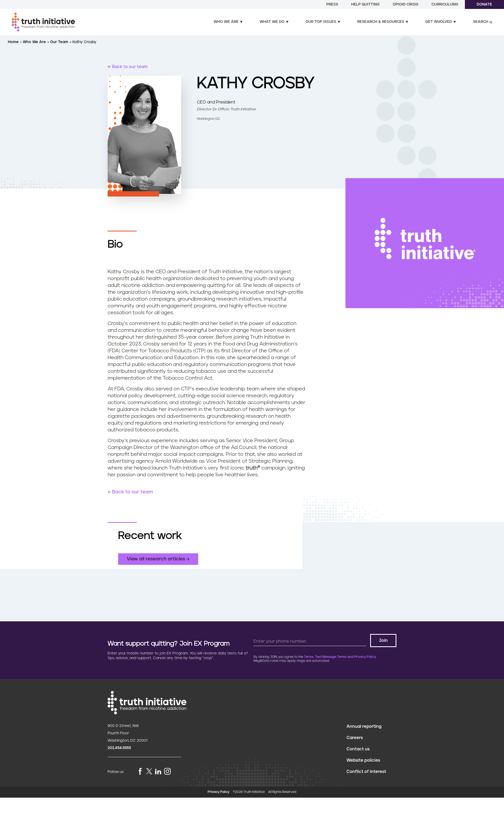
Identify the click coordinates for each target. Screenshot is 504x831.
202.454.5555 (119, 748)
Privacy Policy (218, 792)
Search (480, 22)
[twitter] (149, 771)
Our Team (59, 42)
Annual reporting (363, 726)
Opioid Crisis (405, 4)
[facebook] (140, 772)
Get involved (438, 22)
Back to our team (130, 67)
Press (332, 4)
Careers (354, 738)
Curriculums (445, 4)
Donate (484, 4)
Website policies (363, 760)
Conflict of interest (366, 772)
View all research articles (156, 559)
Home (14, 42)
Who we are (226, 22)
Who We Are (35, 42)
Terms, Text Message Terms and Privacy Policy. (340, 657)
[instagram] (167, 772)
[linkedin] (158, 772)
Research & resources (380, 22)
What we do (272, 22)
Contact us (358, 749)
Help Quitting (365, 4)
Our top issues (321, 22)
